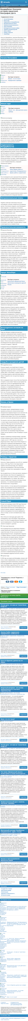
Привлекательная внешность (11, 25)
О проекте (3, 1002)
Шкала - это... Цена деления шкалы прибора (18, 110)
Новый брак (7, 34)
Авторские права (5, 895)
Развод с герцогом (8, 32)
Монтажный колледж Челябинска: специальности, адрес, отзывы (12, 831)
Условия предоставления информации (10, 1018)
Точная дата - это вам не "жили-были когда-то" (13, 605)
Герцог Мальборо (8, 26)
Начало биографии (8, 19)
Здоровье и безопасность (6, 628)
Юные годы (6, 20)
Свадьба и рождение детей (10, 29)
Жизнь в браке (7, 31)
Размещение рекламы (16, 1003)
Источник (3, 572)
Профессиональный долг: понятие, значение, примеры (13, 802)
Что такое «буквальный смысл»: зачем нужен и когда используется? (13, 772)
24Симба (6, 2)
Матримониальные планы (10, 23)
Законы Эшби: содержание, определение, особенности (10, 632)
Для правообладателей (16, 1004)
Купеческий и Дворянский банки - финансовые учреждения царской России (17, 283)
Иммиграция (4, 892)
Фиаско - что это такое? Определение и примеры (14, 79)
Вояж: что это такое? (8, 719)
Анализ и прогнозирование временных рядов (10, 859)
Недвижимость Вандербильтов (11, 22)
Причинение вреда (6, 890)
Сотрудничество (15, 1002)
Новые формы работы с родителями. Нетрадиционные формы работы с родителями (18, 171)
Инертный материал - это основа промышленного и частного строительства (12, 689)
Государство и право (6, 888)
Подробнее (23, 627)
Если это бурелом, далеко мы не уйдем (12, 661)
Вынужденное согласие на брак (11, 28)
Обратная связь (5, 1003)
